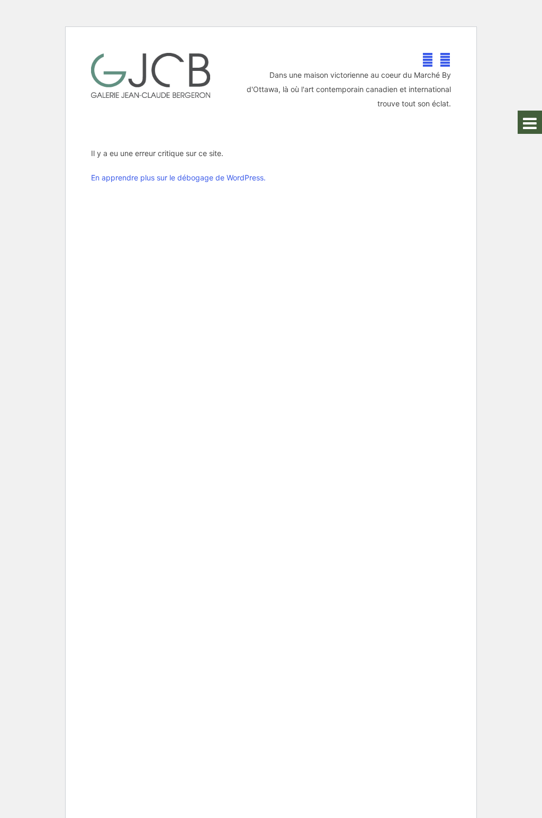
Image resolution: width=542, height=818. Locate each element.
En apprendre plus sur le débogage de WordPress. (178, 177)
